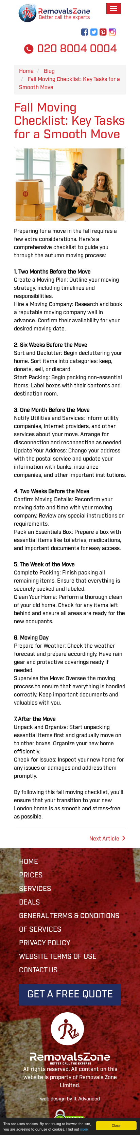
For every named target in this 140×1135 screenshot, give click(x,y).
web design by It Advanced (70, 1099)
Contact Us (38, 970)
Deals (29, 902)
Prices (31, 875)
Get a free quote (70, 994)
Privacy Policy (44, 943)
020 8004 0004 (75, 49)
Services (35, 889)
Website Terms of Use (58, 956)
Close (116, 1125)
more (84, 1129)
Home (28, 861)
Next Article (105, 839)
